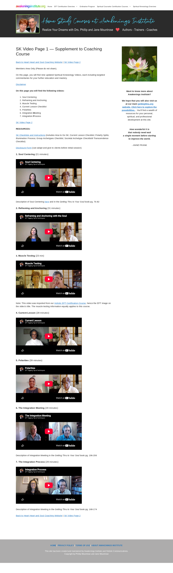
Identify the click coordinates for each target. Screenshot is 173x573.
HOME (53, 545)
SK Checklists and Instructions (30, 135)
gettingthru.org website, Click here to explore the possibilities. (139, 107)
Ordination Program (87, 6)
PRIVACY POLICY (66, 545)
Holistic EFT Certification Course (70, 303)
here (47, 202)
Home (50, 6)
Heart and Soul (37, 62)
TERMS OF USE (82, 545)
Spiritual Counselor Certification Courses (112, 6)
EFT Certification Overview (64, 6)
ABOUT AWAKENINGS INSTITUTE (107, 545)
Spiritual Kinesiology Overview (144, 6)
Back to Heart (23, 62)
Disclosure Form (24, 148)
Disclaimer (21, 84)
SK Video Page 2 (72, 62)
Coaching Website (53, 62)
